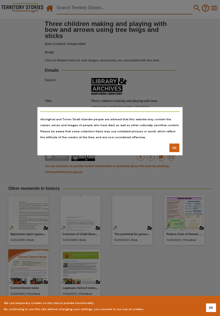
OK (174, 147)
